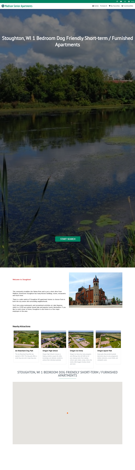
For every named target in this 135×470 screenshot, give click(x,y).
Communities (128, 6)
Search (104, 6)
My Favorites (115, 6)
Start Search (67, 238)
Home (96, 6)
